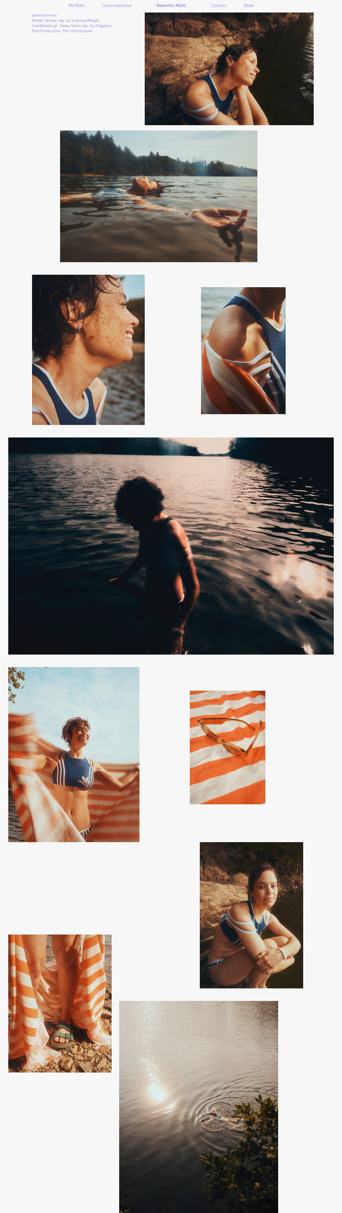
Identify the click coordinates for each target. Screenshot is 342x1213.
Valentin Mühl (171, 5)
